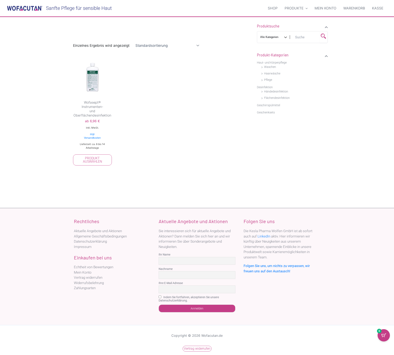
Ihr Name (164, 254)
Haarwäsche (272, 73)
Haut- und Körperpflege (272, 62)
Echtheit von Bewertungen (93, 267)
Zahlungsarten (85, 288)
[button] (306, 8)
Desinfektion (265, 87)
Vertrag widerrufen (88, 277)
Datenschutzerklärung (90, 241)
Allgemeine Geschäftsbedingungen (100, 236)
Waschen (270, 66)
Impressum (83, 247)
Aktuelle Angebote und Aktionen (98, 231)
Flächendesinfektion (277, 97)
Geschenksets (266, 112)
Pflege (268, 79)
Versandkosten (92, 137)
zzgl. (92, 134)
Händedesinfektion (276, 91)
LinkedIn (264, 236)
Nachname (166, 269)
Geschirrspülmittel (268, 105)
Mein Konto (83, 272)
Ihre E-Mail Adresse (171, 283)
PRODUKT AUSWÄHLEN (92, 159)
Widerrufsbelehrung (89, 283)
